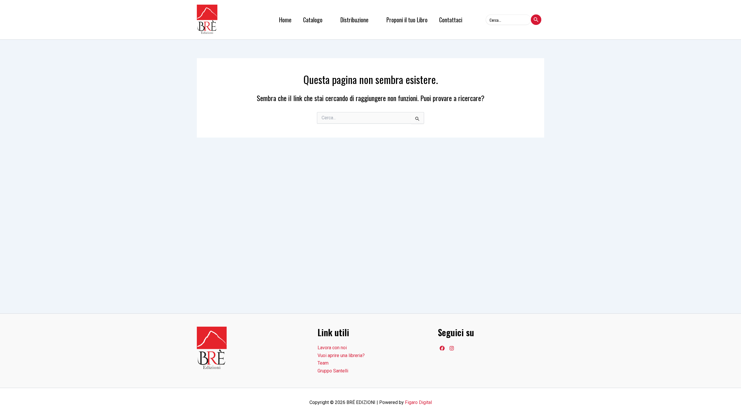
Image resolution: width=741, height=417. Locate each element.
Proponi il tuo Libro (407, 19)
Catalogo (312, 19)
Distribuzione (354, 19)
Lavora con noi (332, 347)
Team (323, 363)
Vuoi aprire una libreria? (341, 355)
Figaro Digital (418, 402)
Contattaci (450, 19)
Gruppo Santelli (333, 371)
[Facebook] (442, 348)
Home (285, 19)
